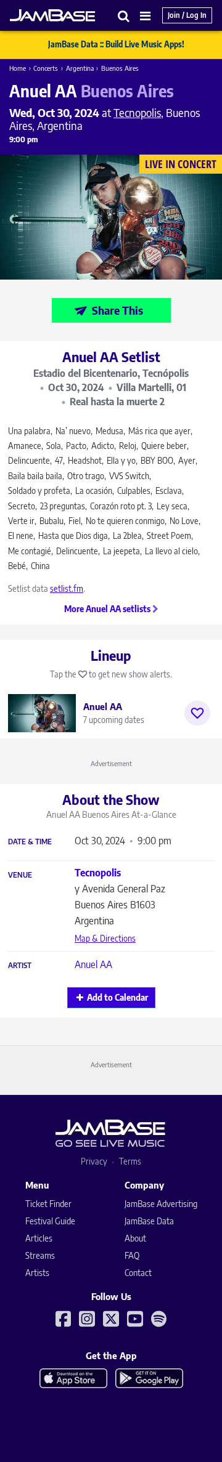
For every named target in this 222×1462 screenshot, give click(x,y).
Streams (40, 1255)
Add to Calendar (117, 997)
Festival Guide (50, 1221)
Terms (130, 1161)
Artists (37, 1272)
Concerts (45, 68)
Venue (20, 875)
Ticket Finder (48, 1203)
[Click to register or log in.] (197, 713)
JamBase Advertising (161, 1203)
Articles (38, 1238)
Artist (19, 965)
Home (17, 68)
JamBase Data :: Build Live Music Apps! (116, 44)
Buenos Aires (120, 68)
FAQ (132, 1255)
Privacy (94, 1161)
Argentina (80, 68)
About (135, 1238)
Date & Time (30, 842)
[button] (124, 16)
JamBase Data (149, 1221)
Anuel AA (93, 964)
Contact (138, 1272)
